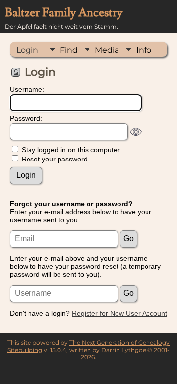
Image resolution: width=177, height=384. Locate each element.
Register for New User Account (119, 313)
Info (143, 50)
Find (69, 50)
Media (107, 50)
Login (27, 50)
